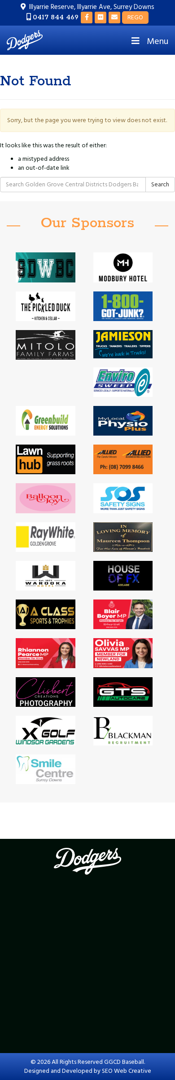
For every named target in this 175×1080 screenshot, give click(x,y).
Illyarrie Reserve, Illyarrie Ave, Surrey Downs (91, 7)
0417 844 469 (56, 17)
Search (160, 184)
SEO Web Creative (126, 1071)
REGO (135, 17)
